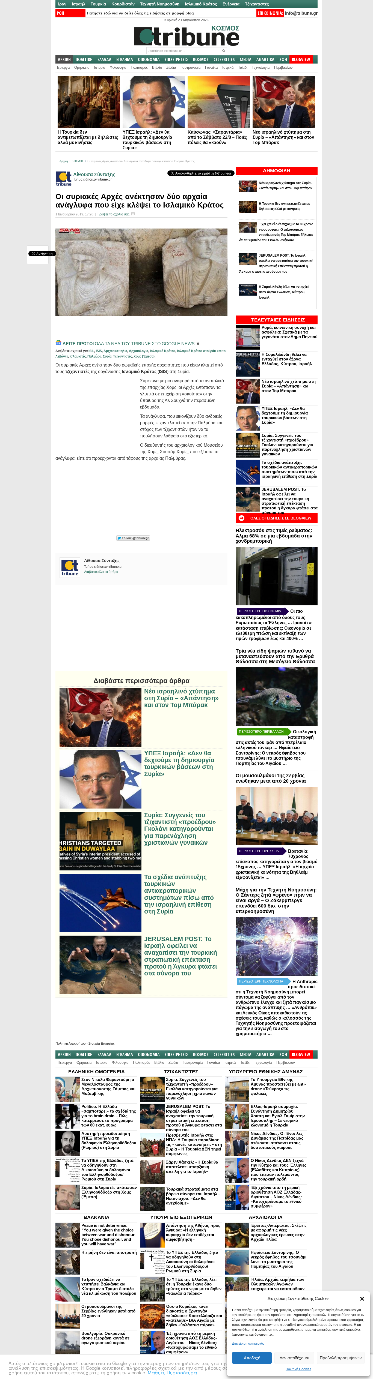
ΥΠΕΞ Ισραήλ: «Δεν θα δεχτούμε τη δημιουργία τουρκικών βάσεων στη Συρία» (285, 415)
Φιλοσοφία (118, 67)
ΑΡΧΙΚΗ (64, 59)
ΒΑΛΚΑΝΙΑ (96, 1217)
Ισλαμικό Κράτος (201, 4)
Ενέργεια (231, 4)
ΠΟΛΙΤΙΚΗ (84, 59)
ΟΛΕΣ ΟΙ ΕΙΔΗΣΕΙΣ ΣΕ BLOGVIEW (280, 518)
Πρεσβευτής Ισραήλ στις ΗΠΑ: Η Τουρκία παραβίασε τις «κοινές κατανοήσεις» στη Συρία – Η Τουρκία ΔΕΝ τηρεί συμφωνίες (194, 1144)
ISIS (99, 351)
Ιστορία (99, 67)
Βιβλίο (157, 67)
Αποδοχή (252, 1358)
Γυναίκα (211, 67)
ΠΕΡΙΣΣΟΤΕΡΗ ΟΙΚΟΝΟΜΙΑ (260, 611)
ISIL (91, 351)
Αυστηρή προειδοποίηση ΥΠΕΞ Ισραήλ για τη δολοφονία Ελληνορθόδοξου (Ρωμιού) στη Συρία (108, 1140)
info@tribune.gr (301, 13)
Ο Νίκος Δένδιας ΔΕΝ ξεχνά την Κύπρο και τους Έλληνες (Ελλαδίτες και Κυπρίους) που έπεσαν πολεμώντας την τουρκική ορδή (278, 1169)
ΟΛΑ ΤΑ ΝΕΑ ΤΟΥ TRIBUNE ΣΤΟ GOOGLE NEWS (129, 343)
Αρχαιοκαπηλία (115, 351)
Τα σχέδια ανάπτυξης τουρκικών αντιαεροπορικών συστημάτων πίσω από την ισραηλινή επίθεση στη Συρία (289, 469)
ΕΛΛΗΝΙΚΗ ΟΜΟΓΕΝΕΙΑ (96, 1071)
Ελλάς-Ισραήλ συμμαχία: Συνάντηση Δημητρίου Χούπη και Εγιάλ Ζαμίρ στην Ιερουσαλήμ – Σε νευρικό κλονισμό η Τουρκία (278, 1115)
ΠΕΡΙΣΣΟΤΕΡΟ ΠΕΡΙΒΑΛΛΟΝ (261, 732)
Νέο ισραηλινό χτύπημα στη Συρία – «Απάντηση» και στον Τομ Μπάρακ (283, 137)
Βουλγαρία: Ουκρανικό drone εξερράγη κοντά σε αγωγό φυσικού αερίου (105, 1338)
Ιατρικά (228, 67)
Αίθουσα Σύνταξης (94, 174)
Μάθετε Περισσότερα (172, 1372)
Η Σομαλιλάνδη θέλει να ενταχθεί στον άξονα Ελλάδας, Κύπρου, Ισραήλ (287, 359)
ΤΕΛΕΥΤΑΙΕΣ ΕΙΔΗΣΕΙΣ (278, 320)
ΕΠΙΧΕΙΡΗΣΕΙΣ (176, 59)
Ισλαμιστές (78, 356)
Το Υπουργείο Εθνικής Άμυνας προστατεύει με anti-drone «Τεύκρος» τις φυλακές (278, 1086)
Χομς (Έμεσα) (144, 356)
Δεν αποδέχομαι (294, 1358)
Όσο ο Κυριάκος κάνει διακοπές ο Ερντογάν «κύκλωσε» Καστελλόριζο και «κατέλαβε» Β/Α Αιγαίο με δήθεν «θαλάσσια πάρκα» (194, 1315)
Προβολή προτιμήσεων (341, 1358)
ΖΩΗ (283, 59)
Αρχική (64, 161)
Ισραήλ (78, 4)
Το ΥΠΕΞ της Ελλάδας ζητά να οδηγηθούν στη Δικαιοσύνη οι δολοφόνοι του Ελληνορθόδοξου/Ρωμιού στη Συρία (107, 1169)
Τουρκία (98, 4)
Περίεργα (62, 67)
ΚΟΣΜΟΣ (201, 59)
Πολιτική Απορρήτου (70, 1043)
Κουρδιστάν (123, 4)
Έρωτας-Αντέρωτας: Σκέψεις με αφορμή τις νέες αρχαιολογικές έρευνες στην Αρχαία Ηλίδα (279, 1232)
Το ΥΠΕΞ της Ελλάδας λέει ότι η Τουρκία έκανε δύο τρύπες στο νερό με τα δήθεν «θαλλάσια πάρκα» (193, 1286)
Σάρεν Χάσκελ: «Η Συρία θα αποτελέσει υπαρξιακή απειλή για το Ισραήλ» (192, 1167)
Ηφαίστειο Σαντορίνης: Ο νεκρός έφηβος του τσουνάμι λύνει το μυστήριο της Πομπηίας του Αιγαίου (278, 1259)
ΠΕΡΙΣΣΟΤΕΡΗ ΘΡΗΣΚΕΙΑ (259, 851)
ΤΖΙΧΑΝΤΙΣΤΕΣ (181, 1071)
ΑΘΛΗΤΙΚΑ (265, 59)
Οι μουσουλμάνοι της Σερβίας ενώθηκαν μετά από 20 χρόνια (271, 778)
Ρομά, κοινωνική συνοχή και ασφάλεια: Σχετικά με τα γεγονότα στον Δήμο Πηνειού (290, 332)
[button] (362, 1299)
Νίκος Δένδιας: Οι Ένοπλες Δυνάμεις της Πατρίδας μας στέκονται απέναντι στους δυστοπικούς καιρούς (277, 1140)
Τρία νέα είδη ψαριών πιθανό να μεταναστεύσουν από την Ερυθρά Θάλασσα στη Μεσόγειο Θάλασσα (275, 656)
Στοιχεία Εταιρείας (101, 1043)
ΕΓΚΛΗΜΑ (124, 59)
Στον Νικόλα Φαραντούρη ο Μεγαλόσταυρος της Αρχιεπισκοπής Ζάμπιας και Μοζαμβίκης (108, 1086)
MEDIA (245, 59)
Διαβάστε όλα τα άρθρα (101, 572)
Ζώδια (171, 67)
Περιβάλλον (283, 67)
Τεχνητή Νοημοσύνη (159, 4)
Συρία (107, 356)
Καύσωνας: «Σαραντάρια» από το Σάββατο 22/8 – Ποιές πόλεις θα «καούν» (217, 137)
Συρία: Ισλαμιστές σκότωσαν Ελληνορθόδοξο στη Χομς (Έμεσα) (109, 1192)
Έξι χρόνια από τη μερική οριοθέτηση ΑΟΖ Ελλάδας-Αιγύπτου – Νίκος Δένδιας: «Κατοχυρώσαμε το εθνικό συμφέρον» (276, 1196)
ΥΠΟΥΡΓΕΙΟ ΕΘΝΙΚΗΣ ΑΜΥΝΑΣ (266, 1071)
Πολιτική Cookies (298, 1369)
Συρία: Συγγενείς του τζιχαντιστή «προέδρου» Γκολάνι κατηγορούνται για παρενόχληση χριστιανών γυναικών (287, 444)
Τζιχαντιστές (257, 4)
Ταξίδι (242, 67)
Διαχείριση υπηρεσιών (248, 1343)
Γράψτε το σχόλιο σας (113, 214)
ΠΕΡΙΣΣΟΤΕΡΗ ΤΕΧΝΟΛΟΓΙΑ (261, 981)
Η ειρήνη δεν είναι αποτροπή (109, 1252)
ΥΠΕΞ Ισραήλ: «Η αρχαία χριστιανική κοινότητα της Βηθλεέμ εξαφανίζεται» (275, 872)
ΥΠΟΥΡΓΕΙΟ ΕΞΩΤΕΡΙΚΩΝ (181, 1217)
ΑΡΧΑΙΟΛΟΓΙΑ (266, 1217)
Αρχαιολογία (138, 351)
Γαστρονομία (190, 67)
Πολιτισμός (139, 67)
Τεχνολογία (261, 67)
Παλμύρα (94, 356)
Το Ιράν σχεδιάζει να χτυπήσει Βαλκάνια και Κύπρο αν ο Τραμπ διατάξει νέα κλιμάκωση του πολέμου (108, 1286)
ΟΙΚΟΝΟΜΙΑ (149, 59)
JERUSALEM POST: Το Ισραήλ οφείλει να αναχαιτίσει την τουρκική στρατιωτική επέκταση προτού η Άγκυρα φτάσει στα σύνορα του (290, 501)
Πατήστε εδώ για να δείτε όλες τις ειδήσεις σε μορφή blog (140, 13)
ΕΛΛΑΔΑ (104, 59)
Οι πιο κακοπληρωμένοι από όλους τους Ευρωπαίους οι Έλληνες (270, 617)
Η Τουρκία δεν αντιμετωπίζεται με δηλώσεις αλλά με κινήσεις (88, 137)
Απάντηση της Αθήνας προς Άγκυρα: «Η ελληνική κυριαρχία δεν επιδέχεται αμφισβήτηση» (193, 1232)
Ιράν (62, 4)
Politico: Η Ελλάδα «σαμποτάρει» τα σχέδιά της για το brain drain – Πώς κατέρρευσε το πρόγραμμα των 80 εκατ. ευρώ (108, 1115)
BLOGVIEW (301, 59)
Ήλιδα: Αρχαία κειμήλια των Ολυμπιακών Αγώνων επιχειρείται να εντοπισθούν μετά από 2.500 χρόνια (277, 1286)
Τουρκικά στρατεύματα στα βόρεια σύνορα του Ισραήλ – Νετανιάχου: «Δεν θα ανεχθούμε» (193, 1196)
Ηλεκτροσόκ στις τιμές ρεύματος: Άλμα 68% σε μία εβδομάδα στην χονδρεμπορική (274, 536)
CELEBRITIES (224, 59)
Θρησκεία (82, 67)
